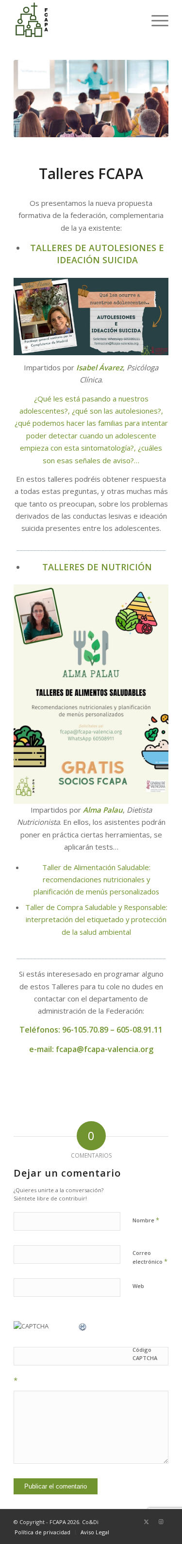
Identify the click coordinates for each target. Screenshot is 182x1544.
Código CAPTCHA (144, 1354)
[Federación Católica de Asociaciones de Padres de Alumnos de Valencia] (75, 19)
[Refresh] (83, 1326)
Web (138, 1286)
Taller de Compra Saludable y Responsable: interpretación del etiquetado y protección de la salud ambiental (96, 919)
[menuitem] (155, 19)
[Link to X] (146, 1521)
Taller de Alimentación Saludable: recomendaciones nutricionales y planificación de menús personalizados (96, 879)
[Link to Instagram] (161, 1521)
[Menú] (155, 19)
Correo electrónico (149, 1257)
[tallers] (91, 98)
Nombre (145, 1220)
